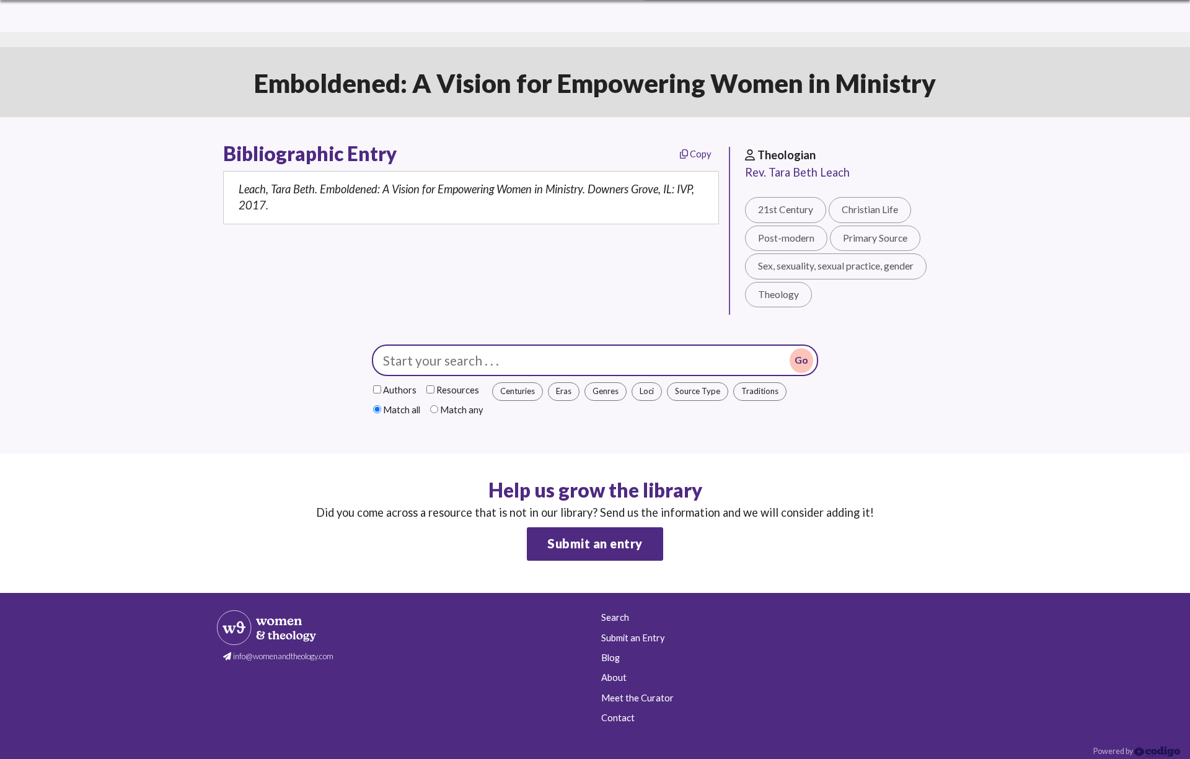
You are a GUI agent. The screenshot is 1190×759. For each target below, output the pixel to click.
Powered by (1113, 751)
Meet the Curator (637, 698)
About (614, 677)
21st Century (785, 209)
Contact (618, 718)
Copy (699, 154)
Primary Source (875, 237)
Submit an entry (595, 543)
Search (615, 617)
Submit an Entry (632, 638)
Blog (610, 657)
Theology (778, 294)
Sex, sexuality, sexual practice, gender (836, 265)
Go (801, 360)
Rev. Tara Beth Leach (797, 172)
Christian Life (870, 209)
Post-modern (786, 237)
